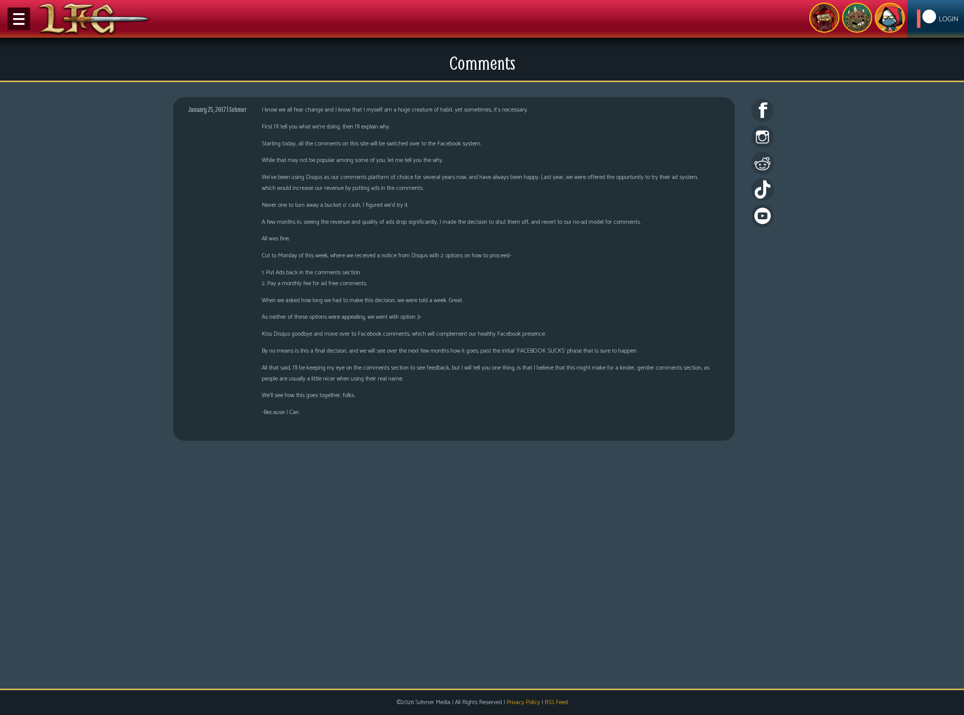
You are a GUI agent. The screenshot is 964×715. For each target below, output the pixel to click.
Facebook (762, 110)
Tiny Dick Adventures (890, 18)
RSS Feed (556, 702)
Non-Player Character (857, 18)
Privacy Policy (523, 702)
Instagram (762, 136)
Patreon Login (936, 19)
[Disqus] (454, 563)
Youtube (762, 216)
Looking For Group (824, 18)
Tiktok (762, 189)
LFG (94, 19)
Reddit (762, 163)
